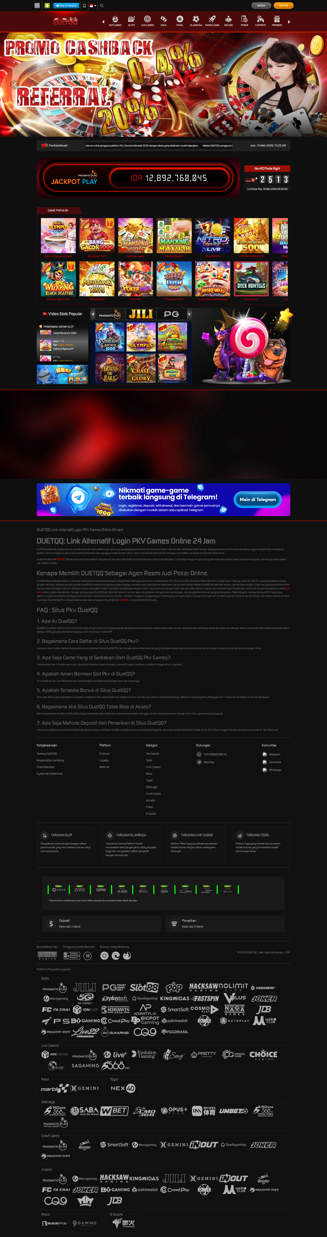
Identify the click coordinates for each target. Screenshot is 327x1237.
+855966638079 (215, 754)
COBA (112, 332)
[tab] (110, 314)
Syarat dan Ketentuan (50, 774)
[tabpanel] (163, 84)
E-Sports (260, 25)
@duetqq (209, 762)
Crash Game (212, 25)
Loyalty (104, 760)
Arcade (228, 25)
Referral (104, 767)
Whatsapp (275, 770)
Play (89, 181)
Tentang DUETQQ (47, 754)
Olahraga (196, 25)
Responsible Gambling (50, 760)
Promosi (277, 25)
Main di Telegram (68, 5)
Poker (244, 25)
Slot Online (125, 599)
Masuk (261, 5)
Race (164, 25)
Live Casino (147, 25)
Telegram (274, 754)
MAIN (61, 235)
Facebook (275, 762)
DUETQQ (61, 559)
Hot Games (115, 25)
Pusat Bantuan (45, 767)
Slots (131, 25)
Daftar (283, 5)
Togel (179, 25)
